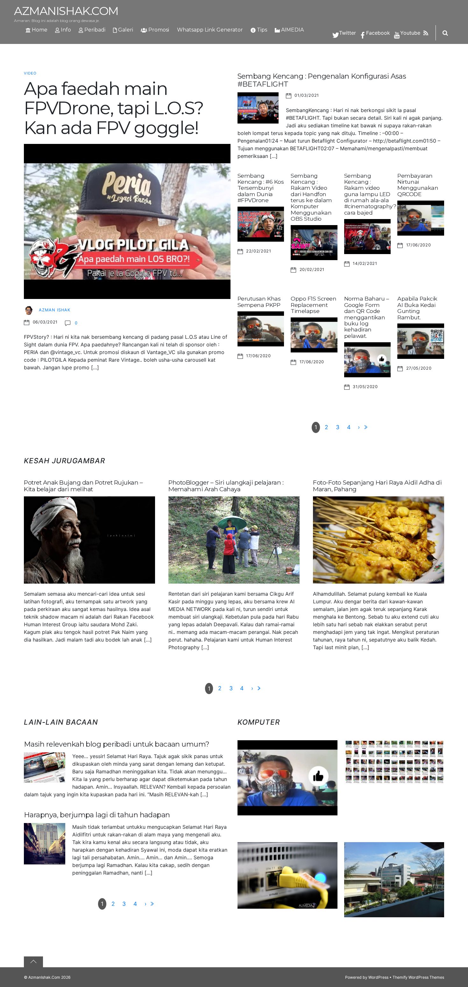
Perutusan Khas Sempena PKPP (259, 301)
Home (39, 30)
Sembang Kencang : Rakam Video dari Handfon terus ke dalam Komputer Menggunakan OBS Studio (311, 197)
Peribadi (94, 30)
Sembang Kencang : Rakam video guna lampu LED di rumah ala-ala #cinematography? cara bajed (370, 194)
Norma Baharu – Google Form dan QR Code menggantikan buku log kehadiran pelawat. (366, 317)
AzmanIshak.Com (44, 977)
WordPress (378, 977)
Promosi (158, 30)
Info (65, 30)
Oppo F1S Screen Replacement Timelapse (313, 304)
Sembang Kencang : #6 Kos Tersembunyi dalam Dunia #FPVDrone (261, 187)
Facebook (377, 33)
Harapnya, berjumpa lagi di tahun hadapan (97, 814)
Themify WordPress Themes (418, 977)
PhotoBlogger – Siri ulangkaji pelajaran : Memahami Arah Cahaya (225, 486)
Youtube (409, 33)
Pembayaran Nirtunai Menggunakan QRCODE (417, 184)
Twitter (346, 33)
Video (30, 73)
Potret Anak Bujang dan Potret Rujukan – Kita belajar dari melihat (83, 486)
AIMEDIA (292, 30)
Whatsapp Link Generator (210, 30)
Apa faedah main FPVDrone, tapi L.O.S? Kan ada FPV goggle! (113, 108)
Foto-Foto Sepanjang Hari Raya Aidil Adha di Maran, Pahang (377, 486)
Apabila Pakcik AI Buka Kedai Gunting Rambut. (417, 307)
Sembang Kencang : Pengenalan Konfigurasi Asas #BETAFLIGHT (322, 80)
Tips (261, 30)
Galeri (125, 30)
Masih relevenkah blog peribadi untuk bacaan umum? (116, 744)
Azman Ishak (54, 310)
